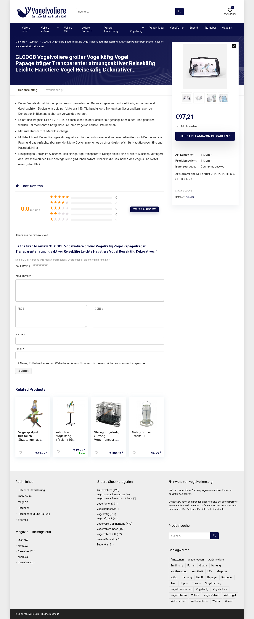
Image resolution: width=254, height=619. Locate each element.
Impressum (25, 496)
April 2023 (23, 545)
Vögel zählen (211, 595)
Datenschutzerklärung (31, 490)
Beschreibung (27, 90)
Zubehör (194, 27)
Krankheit (197, 571)
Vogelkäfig (136, 31)
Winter (216, 601)
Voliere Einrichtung (111, 29)
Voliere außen (45, 29)
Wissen (229, 601)
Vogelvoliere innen (107, 528)
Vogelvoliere (220, 589)
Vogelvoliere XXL (106, 534)
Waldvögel (230, 595)
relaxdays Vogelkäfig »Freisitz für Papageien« (64, 437)
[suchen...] (179, 11)
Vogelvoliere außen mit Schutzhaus (115, 498)
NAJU (199, 577)
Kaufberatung (179, 571)
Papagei (212, 577)
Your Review (24, 275)
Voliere (195, 595)
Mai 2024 (23, 540)
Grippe (203, 565)
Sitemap (23, 519)
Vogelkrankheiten (181, 589)
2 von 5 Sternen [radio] (36, 264)
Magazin (227, 27)
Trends (196, 583)
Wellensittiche (199, 601)
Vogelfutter (177, 27)
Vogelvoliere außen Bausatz (111, 494)
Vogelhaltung (213, 583)
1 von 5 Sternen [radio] (34, 264)
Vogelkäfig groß (104, 518)
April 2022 (23, 556)
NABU (174, 577)
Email (19, 349)
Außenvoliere (104, 490)
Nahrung (187, 577)
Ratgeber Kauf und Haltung (34, 513)
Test (173, 583)
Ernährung (177, 565)
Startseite (20, 41)
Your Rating (22, 266)
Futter (191, 565)
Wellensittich (178, 601)
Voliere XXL (68, 29)
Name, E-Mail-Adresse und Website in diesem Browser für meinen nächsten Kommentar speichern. (84, 363)
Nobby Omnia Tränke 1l (141, 434)
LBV (210, 571)
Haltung (216, 565)
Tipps (184, 583)
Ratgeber (210, 27)
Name (20, 334)
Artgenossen (196, 559)
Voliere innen (26, 29)
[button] (234, 46)
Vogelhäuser (156, 27)
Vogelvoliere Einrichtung (111, 523)
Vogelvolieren (179, 595)
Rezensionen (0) (54, 90)
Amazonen (177, 559)
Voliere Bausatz (87, 29)
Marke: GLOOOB (183, 190)
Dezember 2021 (26, 562)
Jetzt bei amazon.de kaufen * (205, 136)
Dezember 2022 (26, 551)
